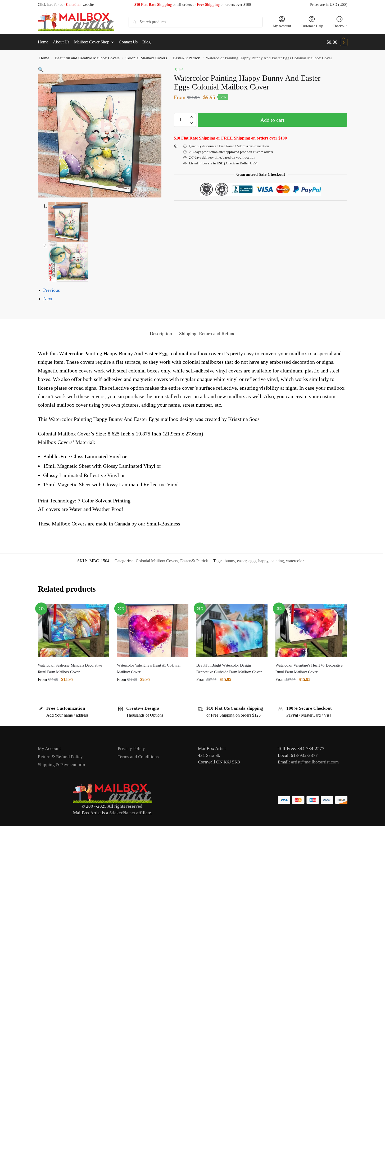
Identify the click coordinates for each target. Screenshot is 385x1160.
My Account (282, 26)
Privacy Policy (131, 748)
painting (277, 561)
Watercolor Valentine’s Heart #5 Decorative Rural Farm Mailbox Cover (308, 668)
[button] (337, 42)
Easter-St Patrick (186, 58)
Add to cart (272, 120)
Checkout (340, 26)
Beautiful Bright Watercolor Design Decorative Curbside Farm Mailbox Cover (229, 668)
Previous (51, 290)
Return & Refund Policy (60, 756)
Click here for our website (66, 5)
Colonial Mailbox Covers (146, 58)
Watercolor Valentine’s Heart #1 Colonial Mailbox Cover (148, 668)
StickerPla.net (122, 812)
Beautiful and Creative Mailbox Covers (87, 58)
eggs (252, 561)
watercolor (295, 561)
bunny (230, 561)
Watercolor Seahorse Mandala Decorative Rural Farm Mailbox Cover (70, 668)
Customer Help (312, 26)
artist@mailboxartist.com (315, 762)
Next (47, 298)
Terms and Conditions (138, 756)
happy (263, 561)
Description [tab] (161, 333)
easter (241, 561)
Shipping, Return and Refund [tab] (207, 333)
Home (44, 58)
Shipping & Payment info (61, 764)
